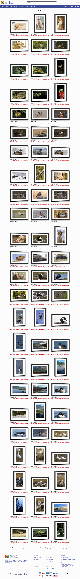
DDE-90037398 (34, 221)
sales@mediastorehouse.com (68, 559)
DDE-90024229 (54, 541)
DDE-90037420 (54, 78)
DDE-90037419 (13, 103)
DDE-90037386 (54, 303)
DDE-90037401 (13, 203)
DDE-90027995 (54, 397)
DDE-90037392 (13, 284)
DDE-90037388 (34, 303)
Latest (27, 6)
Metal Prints (49, 566)
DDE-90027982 (34, 491)
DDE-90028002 (13, 353)
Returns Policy (49, 559)
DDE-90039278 (13, 53)
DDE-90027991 (13, 441)
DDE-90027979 (54, 516)
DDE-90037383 (54, 328)
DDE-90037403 (34, 203)
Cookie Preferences (50, 568)
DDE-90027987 (34, 466)
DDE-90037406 (34, 159)
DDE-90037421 (34, 78)
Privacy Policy (49, 557)
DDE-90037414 (54, 53)
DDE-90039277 (54, 34)
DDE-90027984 (13, 491)
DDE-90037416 (13, 121)
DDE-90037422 (13, 78)
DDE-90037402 (54, 203)
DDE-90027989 (54, 441)
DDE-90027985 (13, 466)
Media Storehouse (23, 574)
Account (64, 6)
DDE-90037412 (34, 140)
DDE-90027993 (34, 397)
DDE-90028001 (54, 353)
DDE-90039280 (34, 34)
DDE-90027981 (34, 516)
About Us (32, 6)
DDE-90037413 (54, 121)
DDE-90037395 (13, 265)
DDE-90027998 (34, 353)
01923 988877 (65, 557)
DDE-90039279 (13, 34)
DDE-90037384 (34, 328)
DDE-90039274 (34, 53)
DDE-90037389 (13, 303)
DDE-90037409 (13, 159)
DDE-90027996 (13, 397)
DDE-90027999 (34, 378)
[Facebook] (64, 574)
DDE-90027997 (54, 378)
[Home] (8, 4)
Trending (21, 6)
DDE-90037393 (54, 265)
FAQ (47, 555)
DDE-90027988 (34, 422)
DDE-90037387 (34, 246)
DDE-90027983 (54, 491)
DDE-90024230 (34, 541)
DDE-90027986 (54, 466)
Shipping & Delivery (50, 561)
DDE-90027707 (13, 541)
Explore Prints (5, 6)
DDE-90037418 (34, 103)
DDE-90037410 (13, 140)
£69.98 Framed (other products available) (19, 35)
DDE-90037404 (54, 184)
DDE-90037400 (13, 221)
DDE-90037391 (34, 284)
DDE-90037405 (34, 184)
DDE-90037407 (13, 184)
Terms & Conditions (50, 564)
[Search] (55, 2)
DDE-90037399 (54, 221)
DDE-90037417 (54, 103)
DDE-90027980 (13, 516)
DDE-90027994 (13, 422)
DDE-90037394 (34, 265)
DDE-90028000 (13, 378)
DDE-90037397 (13, 246)
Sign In (77, 6)
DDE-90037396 (54, 246)
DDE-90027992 (54, 422)
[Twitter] (67, 574)
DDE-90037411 (54, 140)
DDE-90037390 (54, 284)
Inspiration (14, 6)
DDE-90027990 (34, 441)
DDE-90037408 (54, 159)
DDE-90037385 (13, 328)
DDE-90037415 (34, 121)
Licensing (71, 6)
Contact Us (63, 555)
